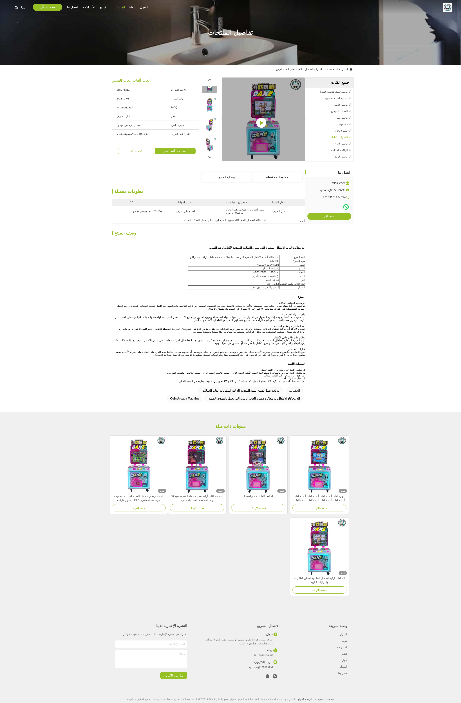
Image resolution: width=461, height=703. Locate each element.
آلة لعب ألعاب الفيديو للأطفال (258, 496)
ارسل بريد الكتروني (173, 675)
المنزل (144, 7)
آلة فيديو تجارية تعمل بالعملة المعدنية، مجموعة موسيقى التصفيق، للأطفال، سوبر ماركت (138, 498)
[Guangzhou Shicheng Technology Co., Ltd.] (447, 7)
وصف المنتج (227, 177)
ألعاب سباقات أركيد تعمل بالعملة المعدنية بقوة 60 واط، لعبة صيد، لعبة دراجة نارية (197, 498)
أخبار (345, 660)
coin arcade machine (184, 398)
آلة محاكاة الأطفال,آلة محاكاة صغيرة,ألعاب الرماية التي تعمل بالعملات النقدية (254, 398)
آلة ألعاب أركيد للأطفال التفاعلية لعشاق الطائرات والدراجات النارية (319, 580)
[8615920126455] (267, 677)
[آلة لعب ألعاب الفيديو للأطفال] (258, 465)
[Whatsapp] (346, 207)
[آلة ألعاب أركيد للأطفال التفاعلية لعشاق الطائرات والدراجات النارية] (319, 547)
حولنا (132, 7)
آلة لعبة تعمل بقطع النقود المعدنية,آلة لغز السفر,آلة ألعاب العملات (241, 390)
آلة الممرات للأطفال (315, 69)
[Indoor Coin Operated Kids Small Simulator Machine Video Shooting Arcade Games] (263, 119)
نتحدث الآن (47, 7)
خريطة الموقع (305, 699)
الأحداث (90, 7)
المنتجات (119, 7)
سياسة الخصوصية (324, 699)
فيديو (103, 7)
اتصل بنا (72, 7)
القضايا (343, 666)
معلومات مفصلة (277, 177)
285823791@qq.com (332, 190)
